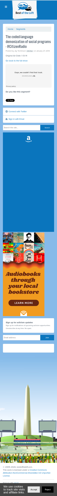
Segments (20, 29)
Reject (48, 489)
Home (10, 29)
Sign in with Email (16, 119)
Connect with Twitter (17, 111)
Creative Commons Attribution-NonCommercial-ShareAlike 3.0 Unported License (26, 473)
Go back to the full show (17, 60)
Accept (34, 489)
